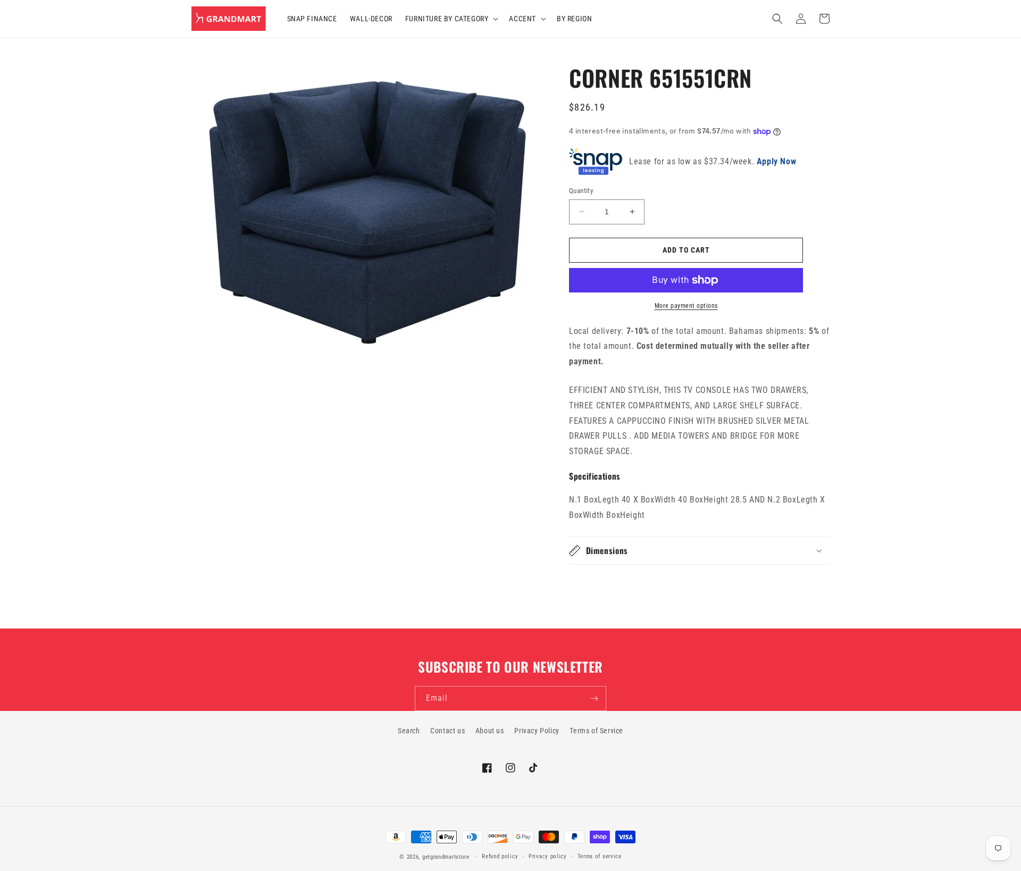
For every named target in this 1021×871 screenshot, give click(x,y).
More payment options (686, 305)
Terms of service (600, 856)
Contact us (447, 730)
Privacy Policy (536, 730)
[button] (451, 18)
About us (489, 730)
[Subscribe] (594, 698)
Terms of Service (596, 730)
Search (409, 730)
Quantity (581, 191)
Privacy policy (548, 856)
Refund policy (500, 856)
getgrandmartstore (446, 856)
